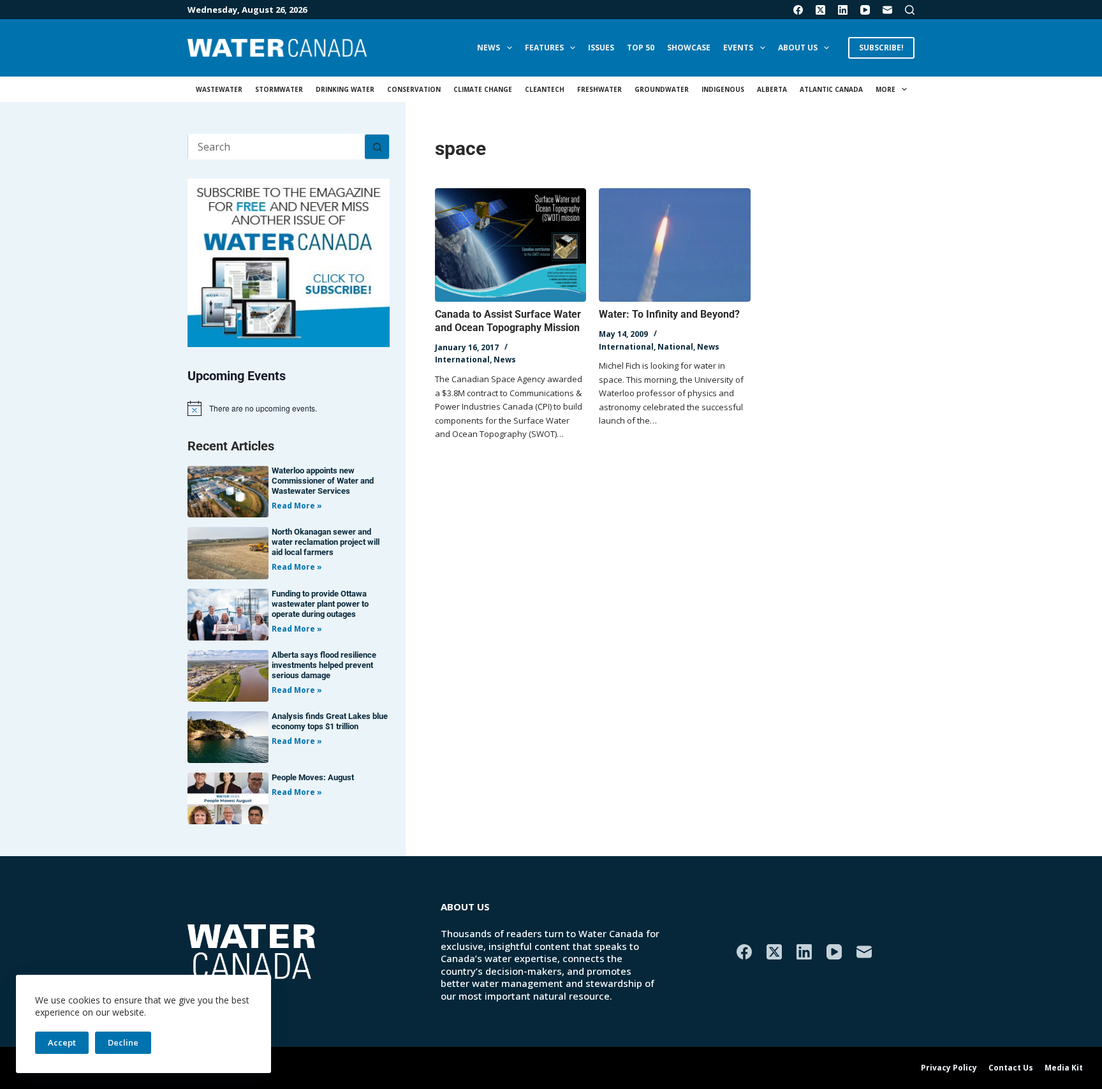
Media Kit (1064, 1068)
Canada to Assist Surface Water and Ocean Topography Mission (508, 321)
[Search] (910, 10)
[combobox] (276, 146)
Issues (601, 47)
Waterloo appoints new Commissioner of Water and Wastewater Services (323, 481)
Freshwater (599, 89)
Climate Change (482, 89)
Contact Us (1010, 1068)
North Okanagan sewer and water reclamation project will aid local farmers (325, 542)
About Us (798, 47)
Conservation (414, 89)
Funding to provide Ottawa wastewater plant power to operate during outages (320, 604)
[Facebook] (798, 10)
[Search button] (377, 147)
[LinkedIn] (843, 10)
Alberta (772, 89)
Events (738, 47)
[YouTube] (865, 10)
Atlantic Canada (831, 89)
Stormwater (279, 89)
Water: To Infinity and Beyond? (669, 314)
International (462, 359)
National (675, 346)
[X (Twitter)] (820, 10)
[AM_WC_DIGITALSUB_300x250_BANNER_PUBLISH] (288, 262)
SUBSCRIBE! (881, 47)
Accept (62, 1042)
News (488, 47)
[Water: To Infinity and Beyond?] (674, 245)
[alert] (288, 408)
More (885, 89)
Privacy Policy (949, 1068)
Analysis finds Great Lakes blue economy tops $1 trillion (330, 721)
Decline (123, 1042)
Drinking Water (345, 89)
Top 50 (640, 47)
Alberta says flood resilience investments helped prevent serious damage (324, 665)
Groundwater (662, 89)
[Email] (887, 10)
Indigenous (723, 89)
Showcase (688, 47)
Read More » (297, 505)
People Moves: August (313, 777)
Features (544, 47)
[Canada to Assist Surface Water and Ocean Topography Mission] (510, 245)
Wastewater (219, 89)
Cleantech (544, 89)
